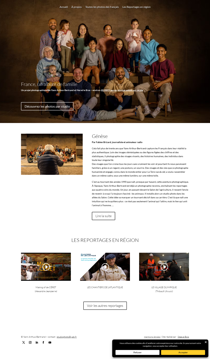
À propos (76, 7)
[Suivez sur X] (23, 342)
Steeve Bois (183, 336)
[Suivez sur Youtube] (49, 342)
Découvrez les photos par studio (47, 106)
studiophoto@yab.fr (67, 336)
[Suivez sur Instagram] (30, 342)
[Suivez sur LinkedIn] (36, 342)
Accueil (64, 7)
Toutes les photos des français (102, 7)
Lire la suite (103, 216)
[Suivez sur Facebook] (43, 342)
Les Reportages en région (136, 7)
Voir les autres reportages (105, 306)
